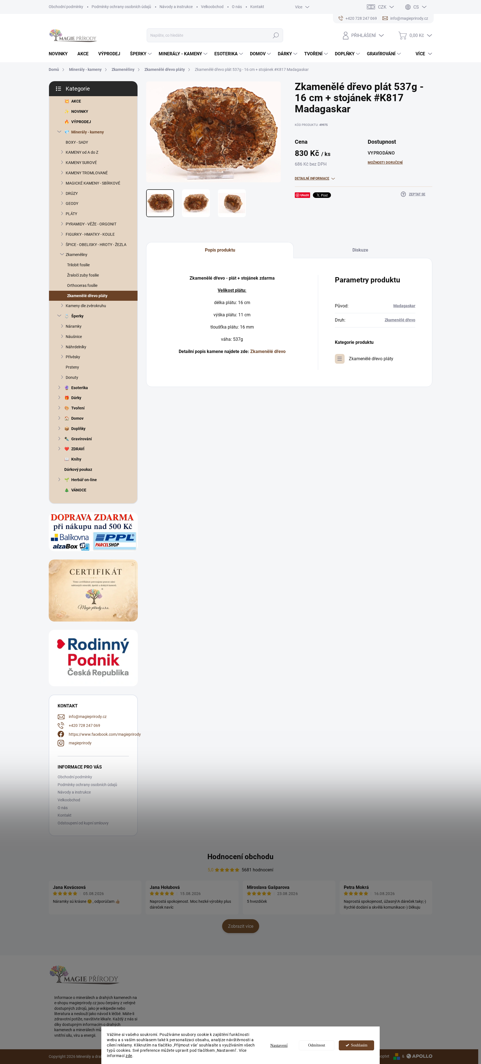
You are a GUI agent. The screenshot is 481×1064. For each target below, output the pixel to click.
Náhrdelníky (76, 347)
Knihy (76, 459)
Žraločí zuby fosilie (83, 275)
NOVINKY (79, 111)
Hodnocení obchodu (240, 856)
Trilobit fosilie (78, 265)
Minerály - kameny (87, 132)
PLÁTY (71, 214)
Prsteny (72, 367)
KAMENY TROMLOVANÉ (87, 173)
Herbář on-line (84, 480)
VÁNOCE (78, 490)
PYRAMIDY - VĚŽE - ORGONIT (91, 224)
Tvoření (78, 408)
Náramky (74, 326)
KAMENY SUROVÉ (81, 162)
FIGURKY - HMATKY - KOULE (90, 234)
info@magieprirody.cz (88, 716)
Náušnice (74, 336)
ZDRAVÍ (77, 449)
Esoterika (79, 388)
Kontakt (257, 6)
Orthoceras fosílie (82, 285)
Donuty (72, 377)
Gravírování (81, 439)
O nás (237, 6)
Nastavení (279, 1045)
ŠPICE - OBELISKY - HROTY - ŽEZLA (96, 244)
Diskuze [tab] (360, 250)
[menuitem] (60, 54)
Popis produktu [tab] (220, 250)
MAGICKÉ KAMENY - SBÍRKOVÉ (93, 183)
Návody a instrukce (176, 6)
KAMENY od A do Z (82, 152)
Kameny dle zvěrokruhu (86, 306)
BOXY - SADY (77, 142)
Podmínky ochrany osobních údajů (121, 6)
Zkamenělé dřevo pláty (87, 296)
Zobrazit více (240, 926)
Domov (77, 418)
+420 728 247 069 (84, 725)
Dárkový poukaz (78, 469)
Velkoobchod (212, 6)
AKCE (76, 101)
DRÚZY (72, 193)
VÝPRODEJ (81, 122)
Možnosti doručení (385, 163)
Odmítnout (316, 1045)
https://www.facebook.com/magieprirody (105, 734)
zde (129, 1055)
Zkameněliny (76, 254)
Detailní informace (312, 178)
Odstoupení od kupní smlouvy (83, 823)
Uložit (304, 195)
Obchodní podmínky (66, 6)
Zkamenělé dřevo (268, 351)
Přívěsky (73, 357)
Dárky (76, 398)
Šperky (77, 316)
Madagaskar (404, 306)
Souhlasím (359, 1045)
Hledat (275, 35)
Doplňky (78, 428)
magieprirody (80, 743)
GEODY (72, 203)
